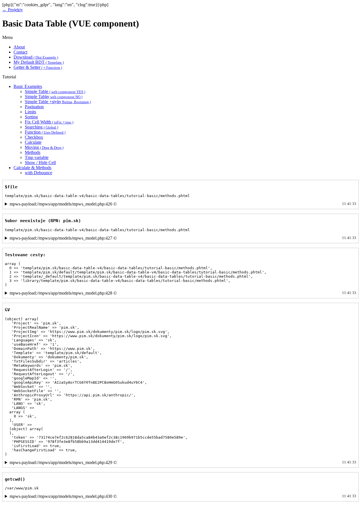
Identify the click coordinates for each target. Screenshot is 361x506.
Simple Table (55, 91)
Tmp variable (37, 157)
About (19, 47)
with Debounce (38, 172)
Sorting (31, 116)
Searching (41, 127)
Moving (44, 147)
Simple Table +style (58, 101)
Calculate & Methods (32, 167)
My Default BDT (39, 62)
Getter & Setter (38, 67)
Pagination (34, 106)
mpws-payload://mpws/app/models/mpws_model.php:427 (183, 238)
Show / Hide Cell (40, 162)
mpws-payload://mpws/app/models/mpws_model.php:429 (183, 462)
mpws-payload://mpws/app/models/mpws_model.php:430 (183, 496)
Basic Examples (28, 86)
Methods (32, 152)
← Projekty (12, 9)
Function (45, 132)
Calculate (33, 142)
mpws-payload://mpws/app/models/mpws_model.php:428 (183, 293)
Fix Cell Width (49, 122)
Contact (20, 52)
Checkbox (34, 137)
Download (36, 57)
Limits (30, 111)
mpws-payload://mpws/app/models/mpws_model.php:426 (183, 204)
